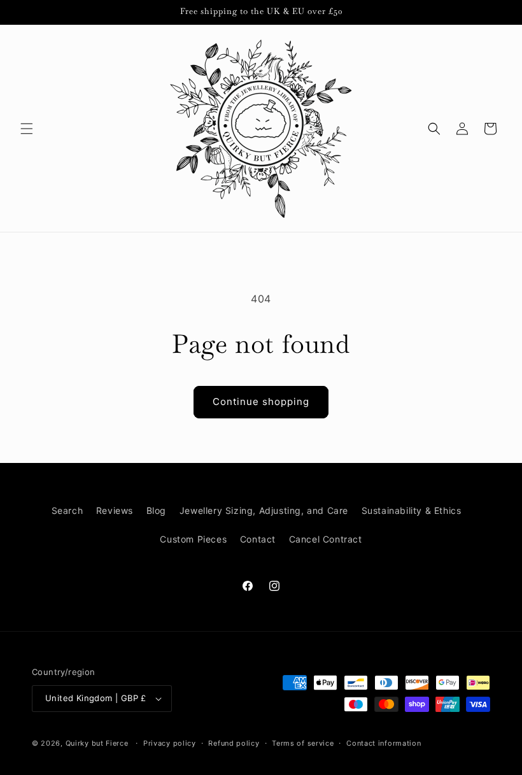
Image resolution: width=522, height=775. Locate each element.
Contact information (383, 743)
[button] (27, 129)
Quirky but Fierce (97, 743)
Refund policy (233, 743)
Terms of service (303, 743)
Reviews (114, 510)
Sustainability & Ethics (412, 510)
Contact (258, 539)
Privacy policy (169, 743)
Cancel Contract (325, 539)
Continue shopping (261, 401)
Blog (156, 510)
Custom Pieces (193, 539)
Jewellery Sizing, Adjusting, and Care (264, 510)
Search (67, 510)
